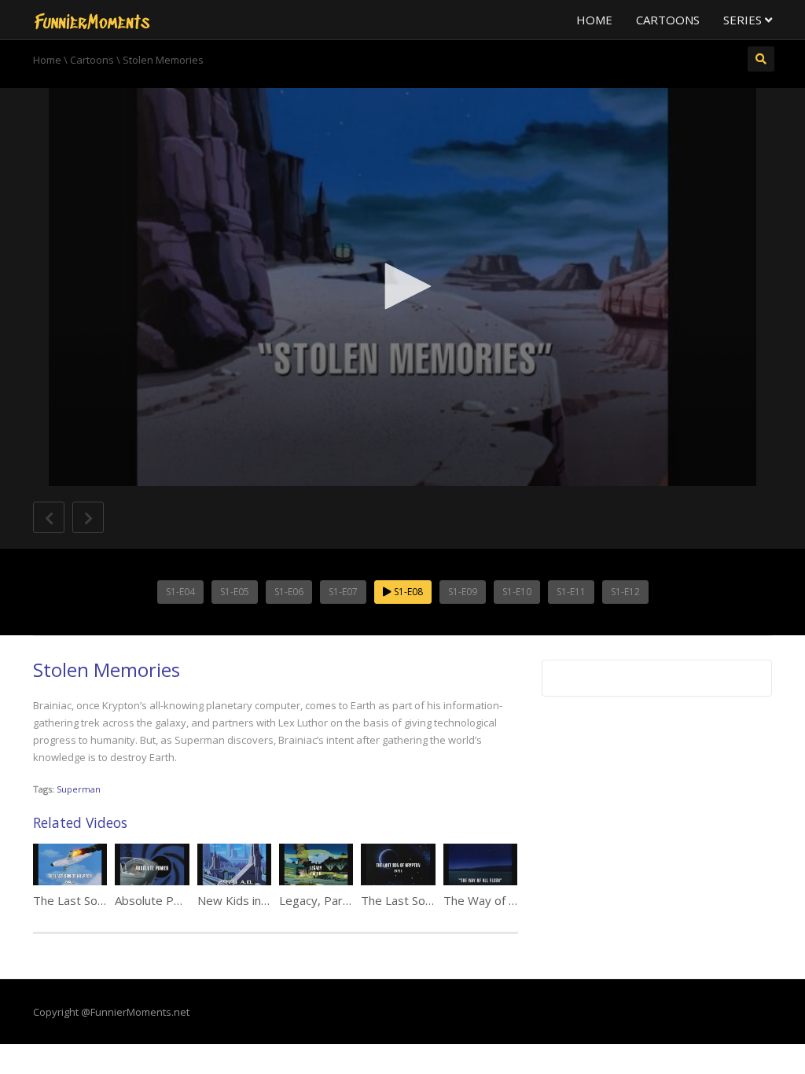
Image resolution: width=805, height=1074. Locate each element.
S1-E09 (462, 591)
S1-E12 (625, 591)
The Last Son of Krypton (427, 900)
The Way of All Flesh (497, 900)
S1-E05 (234, 591)
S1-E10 (516, 591)
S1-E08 (407, 591)
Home (594, 20)
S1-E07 (343, 591)
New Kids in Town (246, 900)
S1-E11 (571, 591)
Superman (79, 789)
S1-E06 (288, 591)
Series (744, 20)
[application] (402, 287)
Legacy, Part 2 (318, 900)
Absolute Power (158, 900)
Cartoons (668, 20)
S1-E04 (180, 591)
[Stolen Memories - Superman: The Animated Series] (92, 20)
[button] (402, 286)
